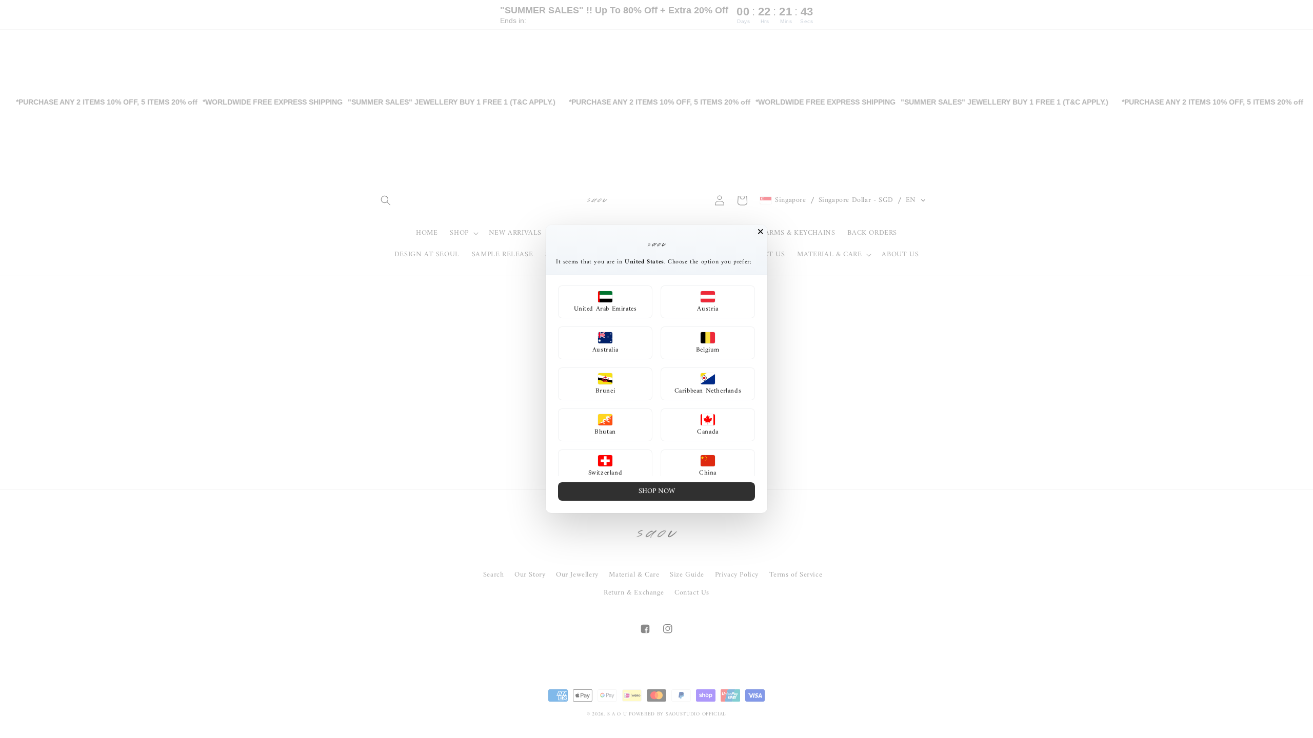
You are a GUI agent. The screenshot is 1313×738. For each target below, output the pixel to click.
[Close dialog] (760, 231)
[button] (605, 301)
